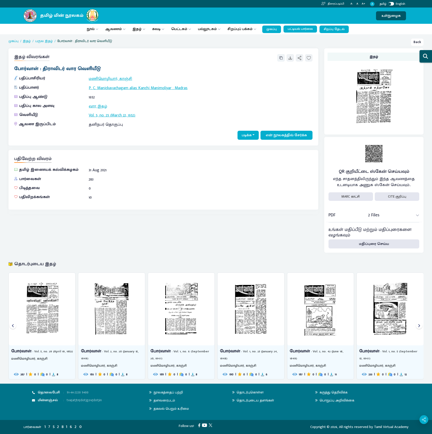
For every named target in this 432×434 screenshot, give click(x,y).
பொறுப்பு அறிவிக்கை (337, 400)
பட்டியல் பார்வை (300, 29)
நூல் (90, 29)
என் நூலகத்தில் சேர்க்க (286, 135)
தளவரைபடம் (164, 400)
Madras (181, 88)
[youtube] (205, 425)
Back (417, 42)
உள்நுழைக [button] (391, 16)
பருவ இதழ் (44, 41)
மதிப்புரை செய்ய (374, 244)
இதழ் (137, 29)
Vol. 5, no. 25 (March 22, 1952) (112, 115)
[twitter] (211, 425)
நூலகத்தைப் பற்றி (168, 392)
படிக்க (247, 135)
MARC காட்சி (351, 196)
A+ (363, 4)
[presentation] (12, 326)
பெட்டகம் (179, 29)
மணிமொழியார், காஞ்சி (110, 78)
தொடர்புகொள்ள (250, 392)
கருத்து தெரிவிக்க (334, 392)
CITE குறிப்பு (397, 196)
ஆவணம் (114, 29)
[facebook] (200, 425)
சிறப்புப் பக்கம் (240, 29)
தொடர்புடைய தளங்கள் (255, 400)
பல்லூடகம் (207, 29)
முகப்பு (271, 29)
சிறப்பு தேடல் (334, 29)
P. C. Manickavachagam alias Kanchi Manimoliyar (130, 88)
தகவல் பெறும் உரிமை (171, 408)
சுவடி (156, 29)
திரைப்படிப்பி (335, 4)
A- (351, 4)
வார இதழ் (98, 106)
